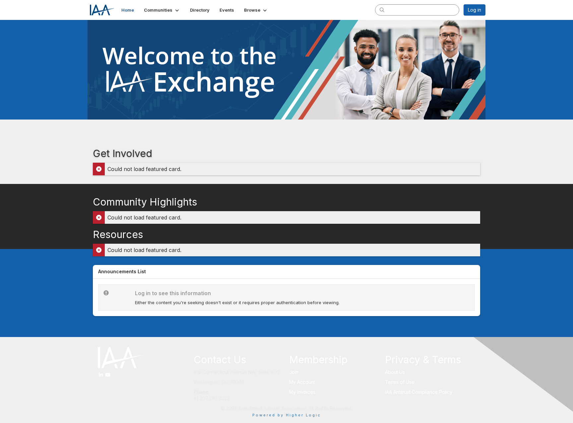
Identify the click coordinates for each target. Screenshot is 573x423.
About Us (395, 372)
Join (293, 372)
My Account (302, 382)
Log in (474, 10)
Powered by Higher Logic (286, 415)
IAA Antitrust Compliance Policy (418, 392)
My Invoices (302, 392)
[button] (162, 10)
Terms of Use (399, 382)
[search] (382, 9)
